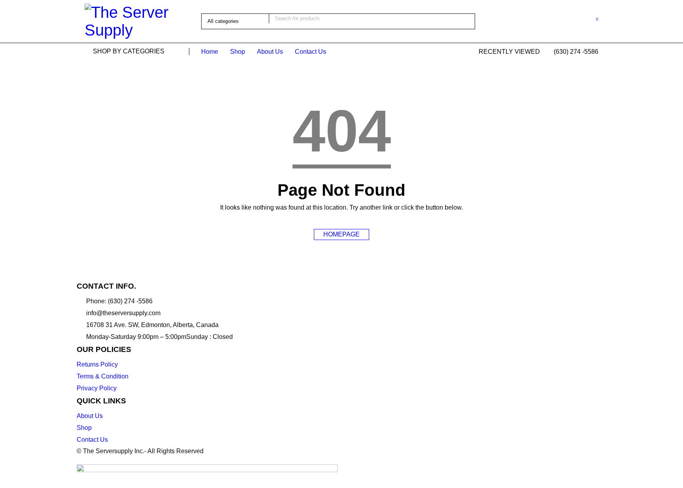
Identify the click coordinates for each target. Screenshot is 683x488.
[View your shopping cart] (593, 20)
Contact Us (92, 439)
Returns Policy (97, 364)
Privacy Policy (97, 388)
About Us (90, 415)
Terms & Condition (102, 376)
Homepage (341, 234)
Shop (84, 427)
